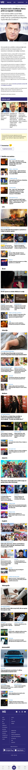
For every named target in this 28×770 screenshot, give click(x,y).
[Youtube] (25, 711)
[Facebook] (16, 711)
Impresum (13, 732)
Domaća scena (4, 494)
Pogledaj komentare (7, 148)
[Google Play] (8, 750)
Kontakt (13, 742)
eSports (4, 733)
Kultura (4, 729)
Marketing (13, 730)
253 (6, 197)
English (2, 559)
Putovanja (4, 727)
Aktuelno (3, 289)
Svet (10, 251)
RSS (12, 740)
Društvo (11, 259)
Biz (3, 721)
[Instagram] (22, 711)
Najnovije (9, 2)
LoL (1, 478)
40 (6, 169)
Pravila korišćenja (15, 734)
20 (6, 187)
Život (3, 723)
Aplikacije (13, 738)
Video (12, 717)
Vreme (12, 723)
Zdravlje (4, 725)
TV (11, 719)
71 (6, 159)
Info (3, 717)
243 (6, 178)
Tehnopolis (4, 735)
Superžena (4, 731)
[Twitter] (19, 711)
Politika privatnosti (16, 736)
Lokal (3, 739)
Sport (3, 719)
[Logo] (2, 2)
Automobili (4, 737)
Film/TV (2, 431)
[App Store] (19, 750)
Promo (10, 629)
